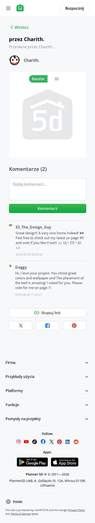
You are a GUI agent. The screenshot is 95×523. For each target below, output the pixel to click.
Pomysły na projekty (23, 418)
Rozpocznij (74, 8)
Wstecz (22, 27)
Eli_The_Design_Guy (33, 227)
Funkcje (12, 404)
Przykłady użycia (20, 376)
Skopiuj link (51, 312)
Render (38, 78)
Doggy (21, 267)
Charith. (31, 60)
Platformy (14, 390)
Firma (10, 362)
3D (56, 78)
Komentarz (48, 208)
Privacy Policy (76, 510)
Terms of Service (21, 513)
